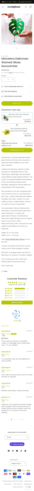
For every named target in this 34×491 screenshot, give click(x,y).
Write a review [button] (17, 302)
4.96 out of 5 (22, 282)
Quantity (3, 75)
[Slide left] (13, 48)
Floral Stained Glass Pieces (15, 239)
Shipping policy (28, 484)
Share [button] (5, 271)
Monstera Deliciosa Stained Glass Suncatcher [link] (19, 116)
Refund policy (28, 481)
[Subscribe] (27, 437)
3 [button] (17, 419)
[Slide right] (21, 48)
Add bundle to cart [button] (17, 150)
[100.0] (16, 314)
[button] (3, 7)
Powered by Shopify (17, 481)
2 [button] (14, 419)
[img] (5, 331)
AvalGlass (9, 481)
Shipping (10, 72)
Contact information (18, 486)
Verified (15, 320)
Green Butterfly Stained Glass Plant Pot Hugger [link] (18, 130)
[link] (5, 118)
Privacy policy (7, 484)
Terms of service (17, 484)
